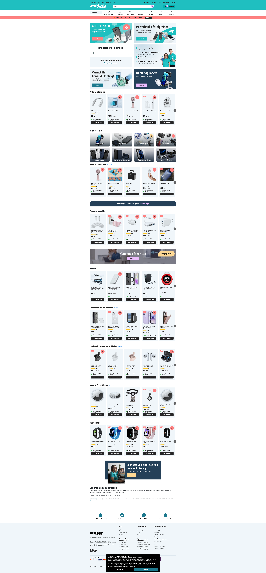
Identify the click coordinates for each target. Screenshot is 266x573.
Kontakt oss (121, 534)
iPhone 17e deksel (122, 549)
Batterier (161, 14)
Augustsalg (171, 14)
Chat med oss (131, 475)
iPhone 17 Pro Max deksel (124, 548)
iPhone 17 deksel (122, 542)
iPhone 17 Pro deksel (123, 546)
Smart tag (156, 536)
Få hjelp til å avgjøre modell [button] (110, 63)
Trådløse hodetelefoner (159, 534)
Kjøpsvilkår (121, 529)
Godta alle (146, 569)
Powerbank (151, 14)
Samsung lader (157, 530)
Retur (120, 530)
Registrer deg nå (144, 204)
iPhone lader (156, 529)
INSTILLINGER (120, 569)
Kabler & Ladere (130, 14)
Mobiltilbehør (120, 14)
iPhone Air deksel (122, 544)
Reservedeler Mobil (108, 14)
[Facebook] (91, 550)
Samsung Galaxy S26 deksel (142, 542)
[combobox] (133, 6)
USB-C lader (156, 532)
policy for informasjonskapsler (119, 560)
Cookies (138, 532)
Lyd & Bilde (140, 14)
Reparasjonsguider (123, 532)
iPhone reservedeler (158, 541)
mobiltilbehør (96, 498)
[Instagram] (95, 550)
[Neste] (175, 110)
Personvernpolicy (140, 530)
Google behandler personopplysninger (142, 560)
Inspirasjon (139, 534)
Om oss (138, 529)
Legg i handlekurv (98, 122)
